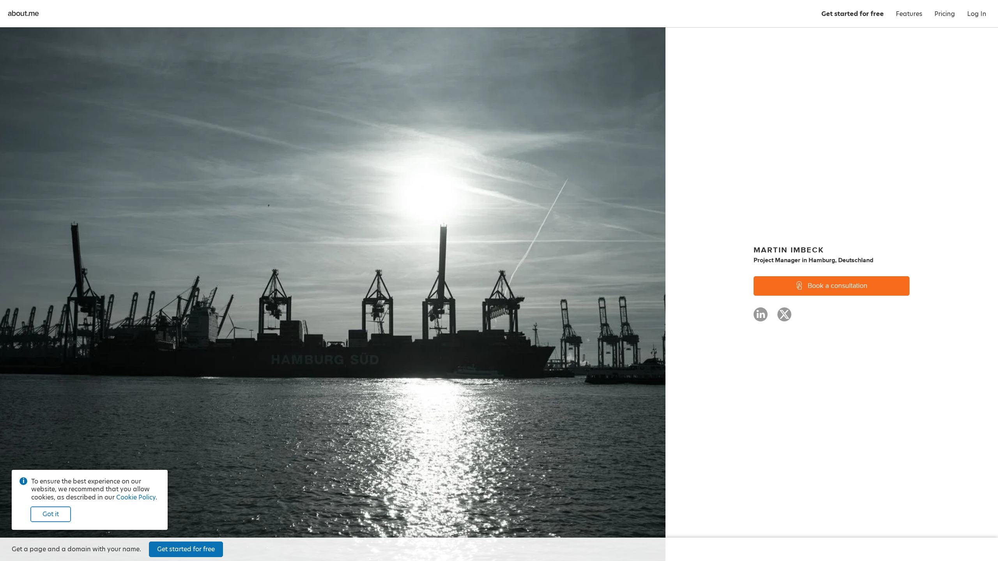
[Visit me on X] (784, 318)
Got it (50, 514)
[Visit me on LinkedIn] (761, 318)
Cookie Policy (136, 497)
